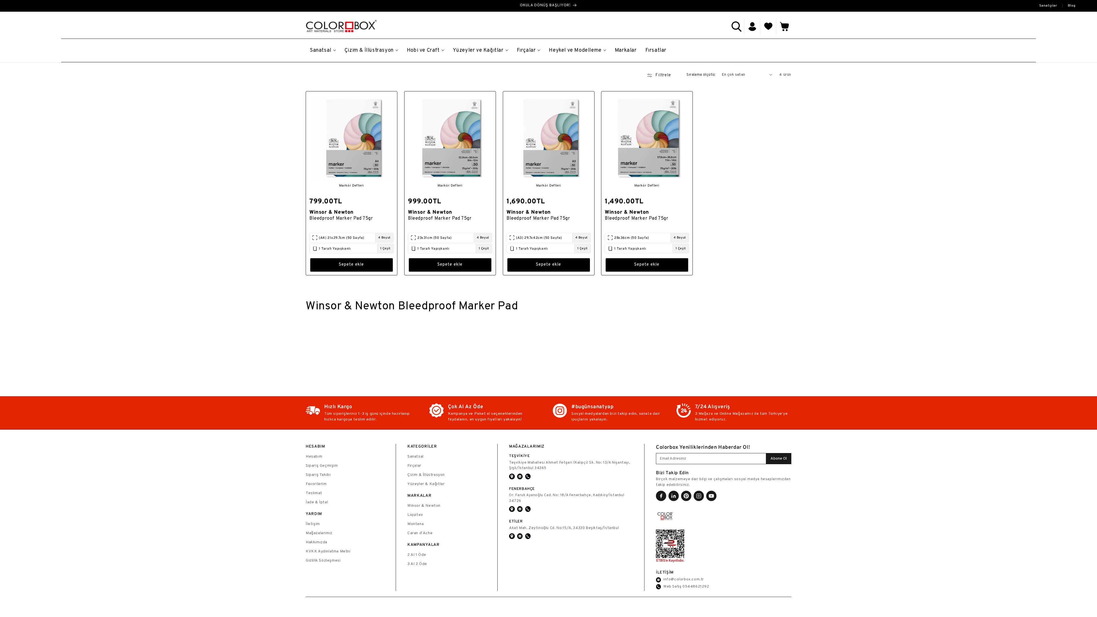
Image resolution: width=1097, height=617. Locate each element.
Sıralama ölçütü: (701, 74)
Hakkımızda (316, 542)
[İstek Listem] (768, 27)
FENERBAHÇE (522, 488)
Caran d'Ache (420, 533)
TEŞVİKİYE (519, 455)
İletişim (313, 524)
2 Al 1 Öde (416, 554)
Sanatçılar (1048, 5)
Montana (415, 524)
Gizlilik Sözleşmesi (323, 560)
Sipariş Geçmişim (322, 465)
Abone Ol (778, 458)
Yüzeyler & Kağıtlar (426, 484)
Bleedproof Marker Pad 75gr (341, 218)
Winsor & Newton (424, 505)
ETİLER (516, 521)
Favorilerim (316, 484)
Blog (1072, 5)
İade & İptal (317, 502)
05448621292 (695, 586)
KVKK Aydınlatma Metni (328, 551)
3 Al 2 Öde (417, 564)
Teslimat (314, 493)
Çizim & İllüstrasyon (426, 474)
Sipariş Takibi (318, 474)
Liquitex (415, 514)
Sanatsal (415, 456)
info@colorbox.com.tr (683, 579)
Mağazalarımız (319, 533)
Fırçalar (414, 465)
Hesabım (314, 456)
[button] (736, 27)
